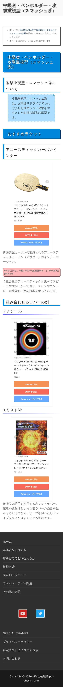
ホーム (7, 541)
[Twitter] (40, 613)
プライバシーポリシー (17, 642)
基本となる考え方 (14, 550)
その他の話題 (12, 592)
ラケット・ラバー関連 (17, 583)
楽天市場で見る (31, 235)
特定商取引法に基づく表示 (20, 650)
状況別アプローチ (14, 575)
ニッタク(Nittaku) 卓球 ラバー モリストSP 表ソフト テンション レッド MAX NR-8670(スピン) (32, 464)
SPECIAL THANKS (15, 633)
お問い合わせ (12, 658)
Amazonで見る (31, 228)
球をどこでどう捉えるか (19, 558)
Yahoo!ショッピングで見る (31, 242)
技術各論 (9, 566)
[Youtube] (22, 613)
